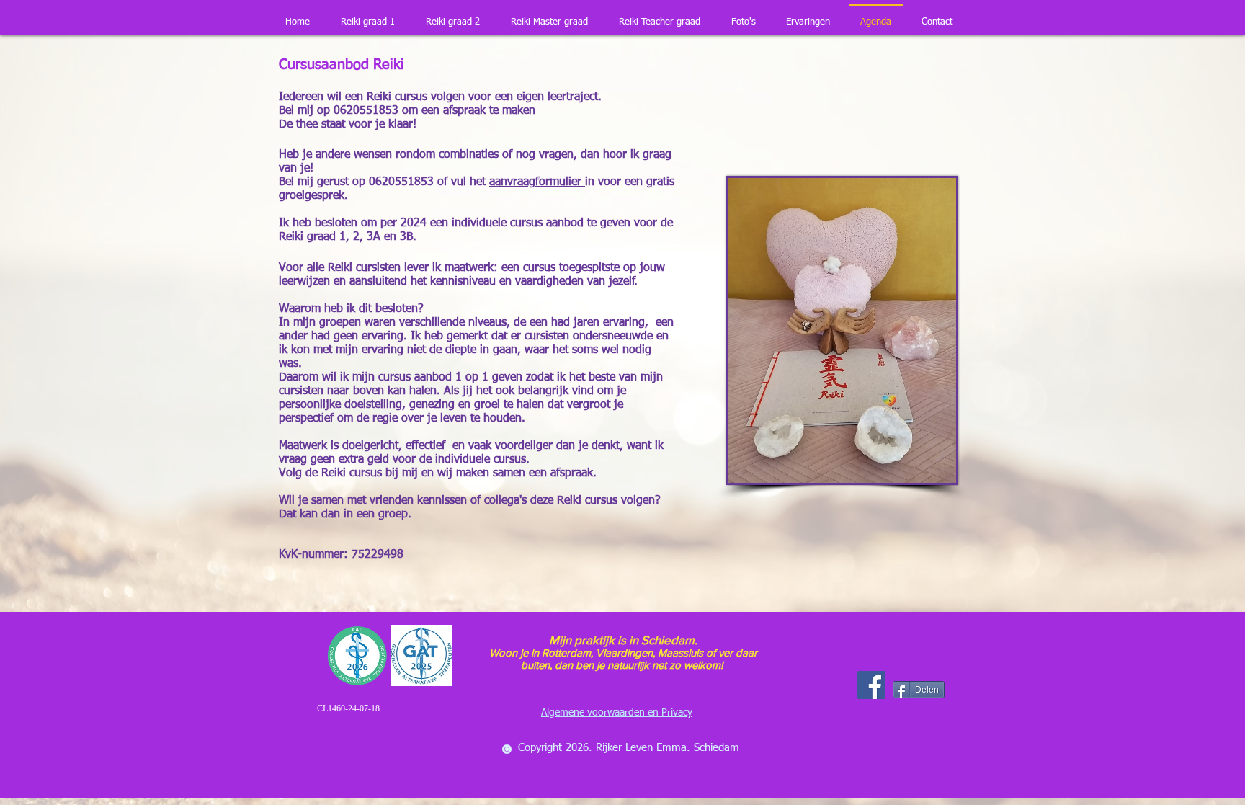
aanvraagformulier (537, 182)
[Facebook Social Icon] (871, 685)
